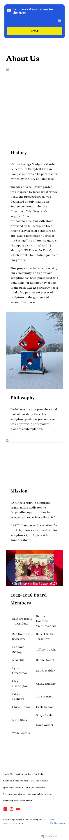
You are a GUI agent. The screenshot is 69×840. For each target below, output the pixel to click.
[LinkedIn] (5, 809)
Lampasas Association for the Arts (33, 10)
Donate (34, 31)
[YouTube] (18, 809)
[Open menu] (59, 20)
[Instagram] (11, 809)
